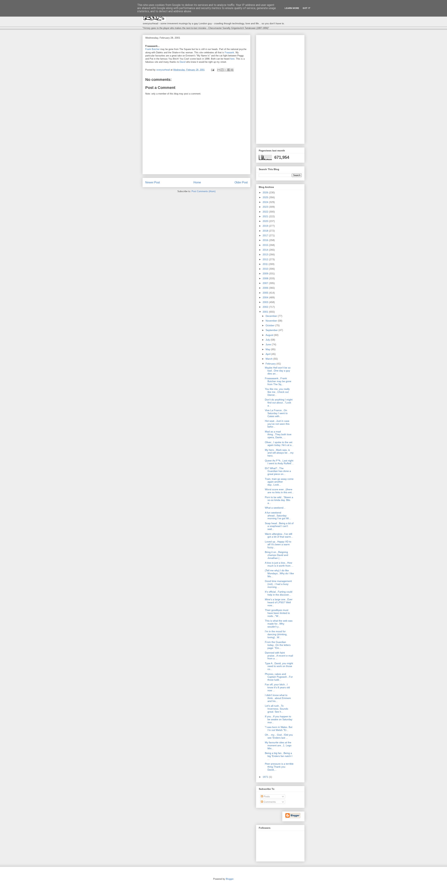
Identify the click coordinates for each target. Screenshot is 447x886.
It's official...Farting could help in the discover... (278, 593)
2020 (266, 221)
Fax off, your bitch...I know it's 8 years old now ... (277, 687)
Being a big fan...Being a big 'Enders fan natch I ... (278, 756)
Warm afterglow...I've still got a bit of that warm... (279, 535)
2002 (266, 306)
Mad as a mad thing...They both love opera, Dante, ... (278, 434)
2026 (266, 192)
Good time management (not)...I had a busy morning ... (278, 584)
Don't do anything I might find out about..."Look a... (278, 402)
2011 (266, 264)
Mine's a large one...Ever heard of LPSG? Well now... (278, 602)
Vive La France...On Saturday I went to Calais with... (276, 413)
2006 (266, 287)
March (269, 358)
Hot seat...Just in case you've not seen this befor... (277, 424)
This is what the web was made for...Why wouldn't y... (278, 623)
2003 (266, 302)
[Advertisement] (280, 88)
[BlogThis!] (222, 70)
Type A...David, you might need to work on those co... (279, 666)
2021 (266, 216)
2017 (266, 235)
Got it (306, 8)
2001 (266, 311)
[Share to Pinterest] (232, 70)
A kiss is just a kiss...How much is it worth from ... (279, 564)
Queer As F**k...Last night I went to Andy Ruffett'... (279, 462)
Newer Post (152, 182)
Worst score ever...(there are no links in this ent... (279, 491)
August (270, 335)
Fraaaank (229, 52)
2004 (266, 297)
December (272, 316)
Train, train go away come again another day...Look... (279, 481)
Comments (269, 801)
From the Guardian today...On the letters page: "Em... (278, 645)
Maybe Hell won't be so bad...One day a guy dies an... (278, 370)
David (182, 62)
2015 (266, 245)
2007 (266, 283)
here (232, 58)
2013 (266, 254)
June (269, 344)
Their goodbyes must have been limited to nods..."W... (277, 613)
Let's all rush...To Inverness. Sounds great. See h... (276, 708)
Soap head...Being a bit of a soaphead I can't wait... (279, 526)
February (271, 363)
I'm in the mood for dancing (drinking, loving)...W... (276, 634)
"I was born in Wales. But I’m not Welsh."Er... (278, 728)
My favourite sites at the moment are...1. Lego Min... (278, 745)
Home (197, 182)
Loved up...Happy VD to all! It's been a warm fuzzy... (278, 544)
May (268, 349)
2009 (266, 273)
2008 (266, 278)
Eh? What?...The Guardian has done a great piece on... (278, 471)
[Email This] (219, 70)
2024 (266, 202)
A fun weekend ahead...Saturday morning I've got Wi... (278, 515)
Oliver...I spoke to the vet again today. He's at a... (279, 444)
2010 (266, 268)
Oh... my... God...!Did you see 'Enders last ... (279, 736)
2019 (266, 225)
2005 (266, 292)
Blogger (229, 879)
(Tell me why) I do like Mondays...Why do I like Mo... (279, 573)
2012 (266, 259)
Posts (266, 796)
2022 (266, 211)
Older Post (241, 182)
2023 (266, 206)
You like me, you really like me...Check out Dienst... (277, 392)
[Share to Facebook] (228, 70)
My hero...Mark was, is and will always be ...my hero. (279, 453)
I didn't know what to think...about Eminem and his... (278, 698)
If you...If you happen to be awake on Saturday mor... (278, 719)
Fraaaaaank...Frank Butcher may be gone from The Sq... (278, 381)
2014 (266, 249)
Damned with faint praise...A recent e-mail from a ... (279, 655)
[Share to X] (225, 70)
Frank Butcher (152, 49)
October (270, 325)
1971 (266, 776)
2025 (266, 197)
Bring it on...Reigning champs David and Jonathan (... (276, 555)
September (272, 330)
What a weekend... (275, 507)
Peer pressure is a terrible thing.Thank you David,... (279, 766)
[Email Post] (212, 69)
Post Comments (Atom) (203, 191)
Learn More (292, 8)
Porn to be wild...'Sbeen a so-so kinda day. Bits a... (279, 500)
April (268, 354)
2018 (266, 230)
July (268, 339)
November (272, 320)
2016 (266, 240)
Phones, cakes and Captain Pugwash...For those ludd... (279, 677)
